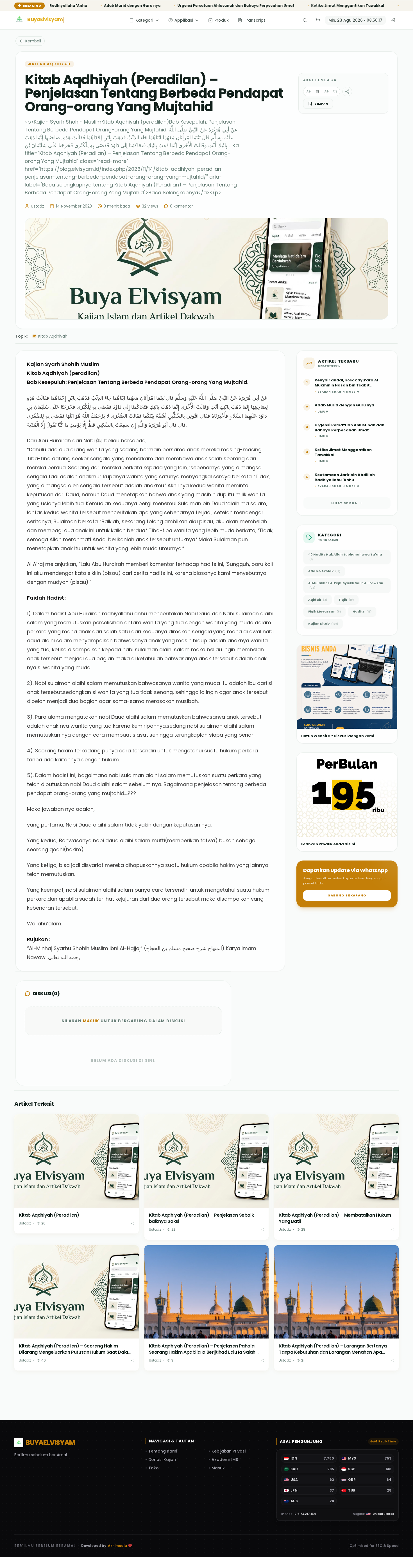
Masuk (91, 1021)
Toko (153, 1468)
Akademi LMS (225, 1459)
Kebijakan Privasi (229, 1451)
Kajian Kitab (323, 623)
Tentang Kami (162, 1451)
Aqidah (317, 599)
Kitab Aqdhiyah (50, 336)
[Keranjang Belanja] (316, 20)
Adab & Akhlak (324, 571)
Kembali (33, 41)
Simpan (321, 104)
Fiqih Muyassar (324, 611)
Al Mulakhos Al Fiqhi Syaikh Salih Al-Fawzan (345, 585)
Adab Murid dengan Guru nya (59, 5)
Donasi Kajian (162, 1459)
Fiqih (346, 599)
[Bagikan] (132, 1223)
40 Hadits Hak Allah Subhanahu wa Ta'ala (345, 556)
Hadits (362, 611)
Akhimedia (117, 1546)
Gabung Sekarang (347, 895)
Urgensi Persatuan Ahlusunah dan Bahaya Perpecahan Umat (163, 5)
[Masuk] (393, 20)
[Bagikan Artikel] (347, 91)
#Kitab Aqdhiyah (49, 64)
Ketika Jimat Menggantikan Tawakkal (275, 5)
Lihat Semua (344, 503)
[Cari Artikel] (303, 20)
